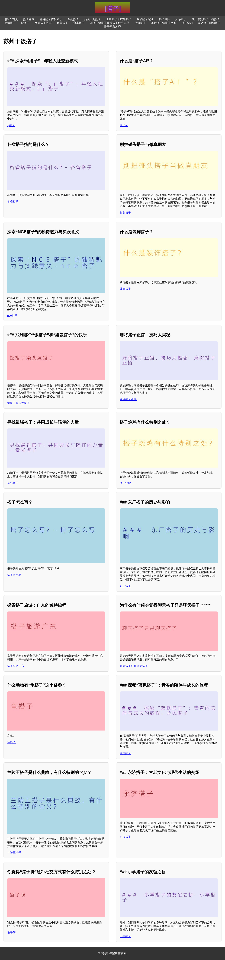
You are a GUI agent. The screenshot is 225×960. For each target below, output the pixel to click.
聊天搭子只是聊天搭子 (134, 665)
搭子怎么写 (14, 574)
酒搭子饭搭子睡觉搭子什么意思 (109, 22)
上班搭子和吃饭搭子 (118, 19)
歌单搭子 (62, 22)
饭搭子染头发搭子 (18, 402)
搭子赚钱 (28, 19)
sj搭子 (11, 125)
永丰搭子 (79, 22)
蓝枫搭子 (125, 753)
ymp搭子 (180, 19)
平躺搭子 (140, 22)
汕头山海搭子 (92, 19)
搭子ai (124, 125)
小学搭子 (125, 936)
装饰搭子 (125, 288)
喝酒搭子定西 (145, 19)
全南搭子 (73, 19)
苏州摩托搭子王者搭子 (206, 19)
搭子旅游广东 (15, 665)
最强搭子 (12, 482)
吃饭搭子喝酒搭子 (209, 22)
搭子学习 (187, 22)
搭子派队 (164, 19)
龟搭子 (11, 742)
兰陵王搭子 (14, 852)
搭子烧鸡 (125, 482)
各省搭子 (12, 201)
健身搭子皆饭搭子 (51, 19)
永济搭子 (125, 836)
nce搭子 (12, 315)
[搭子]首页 (11, 19)
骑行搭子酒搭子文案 (163, 22)
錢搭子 (25, 22)
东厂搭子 (125, 585)
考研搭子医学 (43, 22)
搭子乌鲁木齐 (112, 26)
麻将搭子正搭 (128, 399)
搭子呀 (11, 932)
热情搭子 (10, 22)
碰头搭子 (125, 212)
